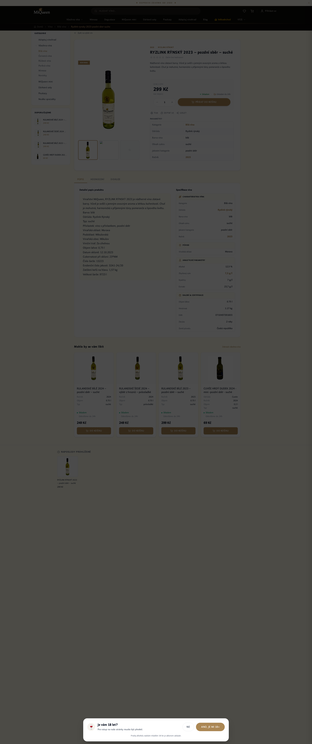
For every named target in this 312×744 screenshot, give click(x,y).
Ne (188, 726)
